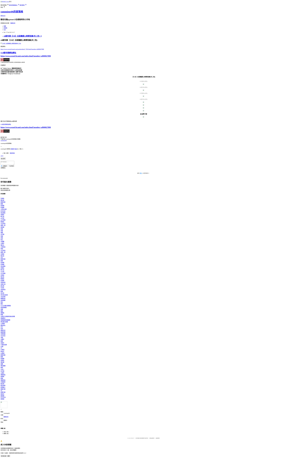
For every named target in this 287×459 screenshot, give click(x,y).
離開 (9, 456)
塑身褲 (2, 395)
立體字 (2, 339)
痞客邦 (12, 149)
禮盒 (2, 232)
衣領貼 (2, 198)
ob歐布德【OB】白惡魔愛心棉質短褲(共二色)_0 (23, 36)
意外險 (2, 293)
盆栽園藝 (3, 300)
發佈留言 (3, 167)
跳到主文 (3, 15)
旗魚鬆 (2, 227)
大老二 (2, 369)
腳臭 (2, 203)
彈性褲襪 (3, 365)
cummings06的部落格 (12, 11)
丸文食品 (3, 223)
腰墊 (2, 311)
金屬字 (2, 343)
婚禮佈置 (3, 332)
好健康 (2, 280)
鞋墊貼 (2, 221)
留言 (16, 149)
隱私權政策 (151, 438)
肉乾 (2, 238)
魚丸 (2, 239)
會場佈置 (3, 334)
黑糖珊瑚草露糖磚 (5, 320)
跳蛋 (2, 378)
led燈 (2, 346)
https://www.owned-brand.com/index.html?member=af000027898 (26, 56)
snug (2, 257)
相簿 (5, 26)
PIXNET (132, 438)
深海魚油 (3, 289)
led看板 (2, 353)
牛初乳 (2, 287)
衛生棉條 (3, 385)
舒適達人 (3, 387)
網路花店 (3, 330)
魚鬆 (2, 229)
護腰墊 (2, 312)
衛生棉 (2, 383)
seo (1, 390)
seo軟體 (3, 323)
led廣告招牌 (4, 344)
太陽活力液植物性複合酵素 (8, 316)
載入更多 (3, 158)
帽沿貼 (2, 200)
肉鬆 (2, 230)
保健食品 (3, 282)
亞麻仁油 (3, 284)
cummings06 (4, 140)
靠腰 (2, 309)
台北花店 (3, 335)
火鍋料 (2, 243)
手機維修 (3, 382)
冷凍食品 (3, 247)
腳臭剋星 (3, 202)
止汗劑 (2, 218)
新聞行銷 (3, 392)
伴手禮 (2, 234)
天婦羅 (2, 241)
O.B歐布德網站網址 (8, 53)
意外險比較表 (4, 295)
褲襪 (2, 364)
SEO (2, 326)
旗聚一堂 (3, 225)
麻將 (2, 367)
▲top (2, 155)
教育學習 (12, 153)
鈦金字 (2, 351)
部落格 (5, 28)
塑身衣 (2, 394)
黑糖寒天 (3, 318)
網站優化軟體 (4, 321)
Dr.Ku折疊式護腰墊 (6, 305)
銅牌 (2, 341)
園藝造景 (3, 298)
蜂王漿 (2, 286)
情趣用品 (3, 374)
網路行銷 (3, 389)
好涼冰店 (3, 211)
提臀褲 (2, 399)
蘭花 (2, 303)
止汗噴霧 (3, 220)
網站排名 (3, 325)
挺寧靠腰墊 (4, 307)
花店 (2, 328)
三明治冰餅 (4, 209)
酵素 (2, 291)
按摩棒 (2, 376)
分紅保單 (3, 296)
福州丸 (2, 245)
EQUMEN (3, 397)
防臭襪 (2, 207)
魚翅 (2, 248)
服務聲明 (158, 438)
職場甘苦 (12, 23)
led (1, 348)
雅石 (2, 302)
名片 (5, 29)
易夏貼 (2, 214)
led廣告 (2, 349)
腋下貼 (2, 216)
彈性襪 (2, 362)
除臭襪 (2, 205)
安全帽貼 (3, 212)
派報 (2, 337)
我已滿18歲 (3, 456)
